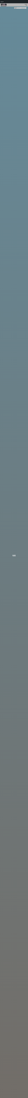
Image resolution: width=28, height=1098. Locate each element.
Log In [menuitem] (2, 1)
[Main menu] (25, 5)
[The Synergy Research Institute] (4, 4)
